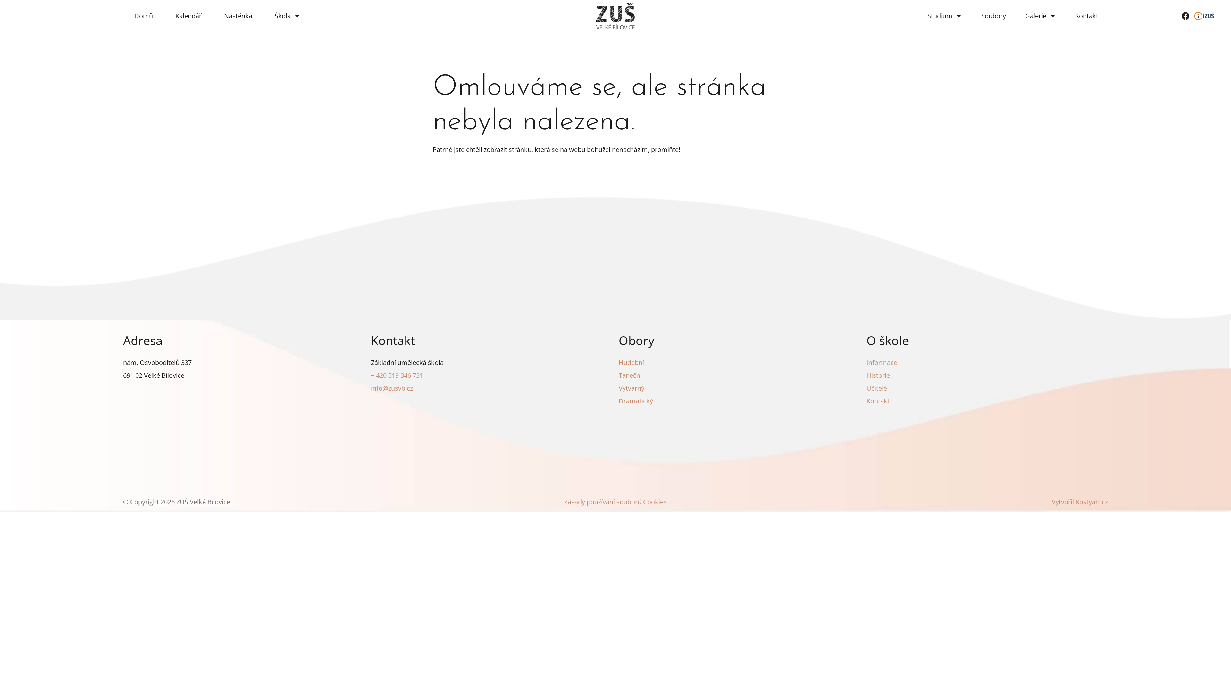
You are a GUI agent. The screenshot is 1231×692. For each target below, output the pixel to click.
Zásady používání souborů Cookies (615, 502)
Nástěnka (238, 16)
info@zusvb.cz (392, 388)
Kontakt (1086, 16)
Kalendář (188, 16)
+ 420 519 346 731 (397, 375)
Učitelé (877, 388)
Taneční (630, 375)
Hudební (631, 362)
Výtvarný (631, 388)
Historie (878, 375)
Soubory (993, 16)
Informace (882, 362)
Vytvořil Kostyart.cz (1080, 502)
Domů (143, 16)
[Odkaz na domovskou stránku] (615, 16)
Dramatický (636, 401)
